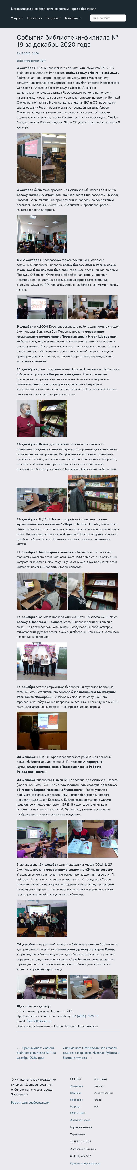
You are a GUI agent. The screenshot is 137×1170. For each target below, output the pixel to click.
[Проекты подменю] (41, 18)
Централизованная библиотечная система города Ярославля (53, 8)
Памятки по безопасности (85, 1163)
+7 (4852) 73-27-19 (85, 1016)
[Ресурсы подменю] (60, 18)
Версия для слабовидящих (30, 1102)
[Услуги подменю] (22, 18)
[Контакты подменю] (80, 18)
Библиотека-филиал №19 (31, 60)
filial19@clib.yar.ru (39, 1021)
